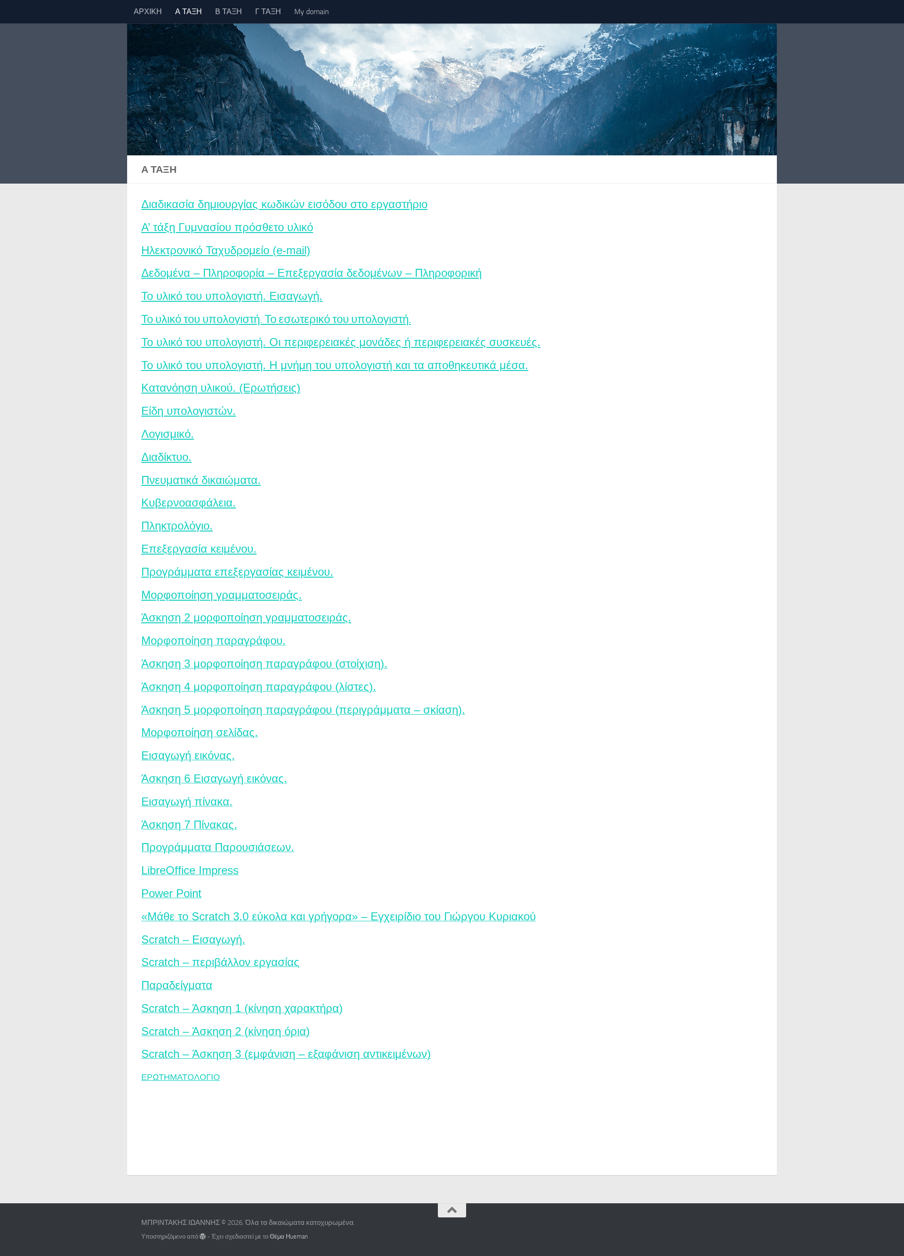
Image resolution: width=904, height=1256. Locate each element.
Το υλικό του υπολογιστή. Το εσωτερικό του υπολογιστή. (276, 319)
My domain (311, 11)
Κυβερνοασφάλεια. (188, 502)
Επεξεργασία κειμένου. (199, 548)
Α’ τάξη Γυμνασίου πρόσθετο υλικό (227, 227)
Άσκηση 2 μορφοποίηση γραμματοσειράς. (246, 617)
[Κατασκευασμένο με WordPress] (203, 1236)
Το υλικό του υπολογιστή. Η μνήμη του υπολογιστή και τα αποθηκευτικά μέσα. (334, 365)
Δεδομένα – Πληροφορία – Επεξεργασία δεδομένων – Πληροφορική (311, 272)
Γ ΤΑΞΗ (268, 11)
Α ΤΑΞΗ (188, 11)
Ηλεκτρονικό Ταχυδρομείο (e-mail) (225, 250)
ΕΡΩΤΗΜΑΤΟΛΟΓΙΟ (180, 1077)
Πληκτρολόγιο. (177, 525)
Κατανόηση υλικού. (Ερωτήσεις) (220, 387)
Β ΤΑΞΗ (228, 11)
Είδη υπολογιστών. (188, 410)
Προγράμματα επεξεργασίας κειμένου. (237, 571)
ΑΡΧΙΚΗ (148, 11)
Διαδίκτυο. (166, 457)
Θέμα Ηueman (289, 1236)
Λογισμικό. (167, 433)
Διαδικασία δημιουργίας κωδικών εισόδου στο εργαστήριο (284, 204)
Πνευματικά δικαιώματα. (201, 480)
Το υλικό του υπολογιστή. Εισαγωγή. (232, 296)
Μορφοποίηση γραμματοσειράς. (221, 594)
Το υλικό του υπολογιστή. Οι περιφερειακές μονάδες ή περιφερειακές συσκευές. (341, 342)
